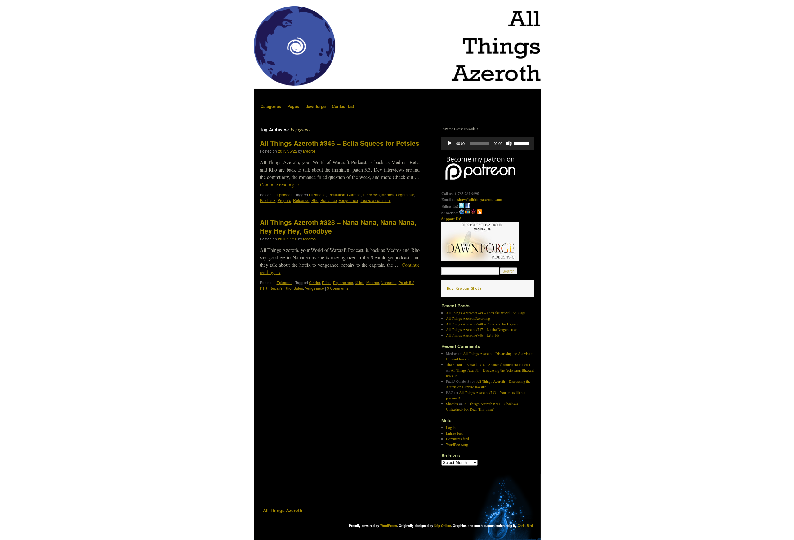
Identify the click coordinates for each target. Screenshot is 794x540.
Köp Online (442, 526)
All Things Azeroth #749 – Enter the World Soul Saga (485, 312)
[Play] (449, 143)
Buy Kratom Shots (464, 289)
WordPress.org (457, 444)
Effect (326, 282)
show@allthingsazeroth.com (479, 199)
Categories (271, 106)
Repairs (276, 288)
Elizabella (317, 194)
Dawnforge (315, 106)
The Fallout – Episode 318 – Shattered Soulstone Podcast (488, 364)
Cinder (314, 282)
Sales (298, 288)
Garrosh (354, 194)
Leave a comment (376, 200)
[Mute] (509, 143)
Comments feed (457, 438)
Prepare (284, 200)
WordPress (388, 526)
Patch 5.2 (406, 282)
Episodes (284, 194)
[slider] (522, 142)
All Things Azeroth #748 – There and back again (482, 323)
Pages (293, 106)
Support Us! (451, 218)
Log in (451, 427)
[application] (487, 143)
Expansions (343, 282)
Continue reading (280, 184)
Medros (309, 151)
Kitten (359, 282)
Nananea (389, 282)
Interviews (371, 194)
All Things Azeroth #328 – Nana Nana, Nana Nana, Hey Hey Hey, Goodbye (338, 226)
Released (301, 200)
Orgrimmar (405, 194)
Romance (328, 200)
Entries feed (454, 433)
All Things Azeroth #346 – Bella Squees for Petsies (339, 143)
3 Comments (337, 288)
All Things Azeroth (282, 510)
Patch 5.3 (268, 200)
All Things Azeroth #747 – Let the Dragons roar (481, 329)
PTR (263, 288)
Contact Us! (343, 106)
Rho (315, 200)
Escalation (336, 194)
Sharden (452, 403)
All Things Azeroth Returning (468, 318)
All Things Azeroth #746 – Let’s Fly (473, 334)
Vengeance (348, 200)
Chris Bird (525, 526)
